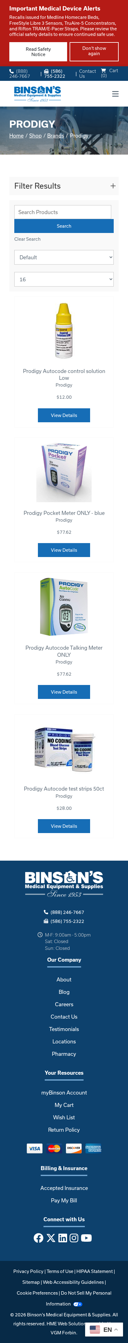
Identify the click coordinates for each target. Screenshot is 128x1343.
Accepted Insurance (64, 1188)
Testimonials (64, 1029)
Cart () (109, 73)
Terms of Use (60, 1271)
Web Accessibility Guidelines (73, 1282)
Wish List (64, 1117)
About (64, 979)
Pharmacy (64, 1054)
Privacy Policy (28, 1271)
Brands (55, 135)
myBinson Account (64, 1092)
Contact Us (87, 73)
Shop (35, 135)
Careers (64, 1004)
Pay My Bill (64, 1200)
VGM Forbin (63, 1332)
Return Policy (64, 1130)
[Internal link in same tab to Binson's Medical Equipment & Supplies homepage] (37, 93)
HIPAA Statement (94, 1271)
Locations (64, 1041)
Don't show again (94, 51)
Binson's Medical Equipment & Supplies (68, 1314)
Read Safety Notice (38, 51)
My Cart (64, 1105)
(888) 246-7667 (19, 73)
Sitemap (31, 1282)
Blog (64, 992)
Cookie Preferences (37, 1293)
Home (16, 135)
